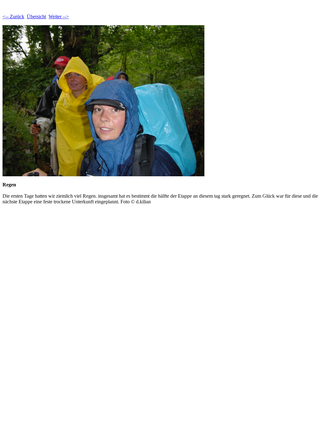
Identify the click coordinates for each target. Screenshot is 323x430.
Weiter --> (59, 16)
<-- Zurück (13, 16)
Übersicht (36, 16)
